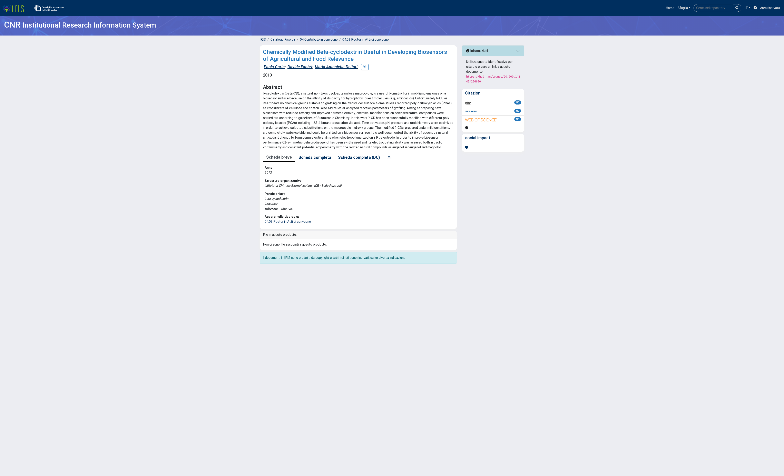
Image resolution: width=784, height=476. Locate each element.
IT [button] (746, 8)
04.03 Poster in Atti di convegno (365, 39)
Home (670, 8)
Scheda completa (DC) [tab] (359, 157)
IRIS (263, 39)
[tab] (388, 157)
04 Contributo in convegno (319, 39)
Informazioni (478, 51)
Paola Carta (274, 66)
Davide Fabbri (299, 66)
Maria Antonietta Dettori (336, 66)
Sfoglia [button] (683, 8)
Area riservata (770, 8)
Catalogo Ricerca (283, 39)
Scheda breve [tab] (279, 157)
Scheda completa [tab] (314, 157)
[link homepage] (14, 8)
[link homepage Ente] (49, 8)
